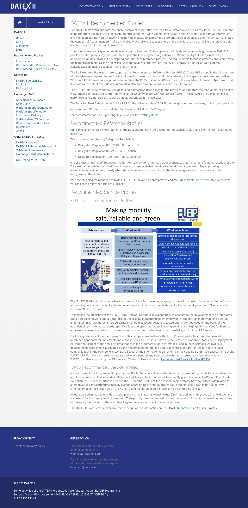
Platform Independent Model (34, 107)
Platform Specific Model (31, 111)
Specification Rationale (30, 99)
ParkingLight (24, 88)
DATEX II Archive (190, 6)
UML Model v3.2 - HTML (31, 159)
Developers (144, 6)
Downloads (218, 6)
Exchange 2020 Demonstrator (35, 154)
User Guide (23, 103)
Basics (20, 38)
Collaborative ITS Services (32, 119)
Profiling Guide (149, 115)
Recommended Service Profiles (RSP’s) (185, 359)
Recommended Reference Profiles (37, 65)
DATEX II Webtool (27, 142)
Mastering (22, 45)
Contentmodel (90, 6)
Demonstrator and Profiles (32, 123)
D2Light (21, 84)
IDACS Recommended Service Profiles (192, 408)
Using (19, 41)
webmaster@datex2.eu (85, 453)
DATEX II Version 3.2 (29, 80)
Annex (20, 130)
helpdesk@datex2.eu (83, 467)
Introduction (23, 61)
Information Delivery (28, 115)
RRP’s (73, 129)
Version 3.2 (44, 22)
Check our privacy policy (29, 445)
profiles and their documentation (178, 180)
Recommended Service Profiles (36, 69)
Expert (20, 49)
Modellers (165, 6)
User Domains (119, 6)
